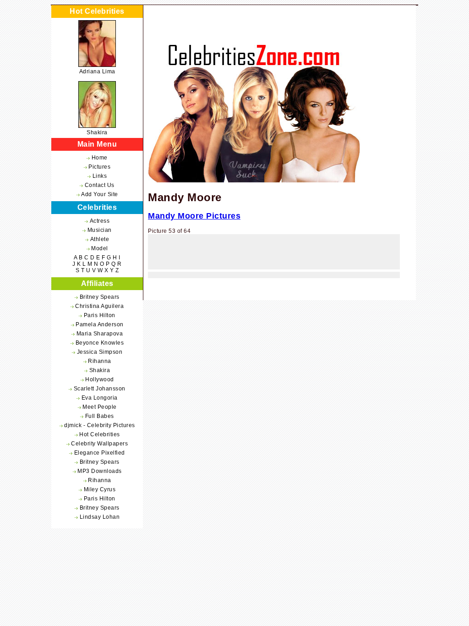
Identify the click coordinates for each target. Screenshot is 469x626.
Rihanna (99, 361)
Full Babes (99, 416)
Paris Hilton (99, 315)
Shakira (97, 132)
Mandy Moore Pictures (194, 215)
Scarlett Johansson (99, 388)
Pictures (99, 167)
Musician (99, 230)
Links (100, 176)
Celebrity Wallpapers (99, 443)
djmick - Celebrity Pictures (99, 425)
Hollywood (99, 379)
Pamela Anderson (100, 324)
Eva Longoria (100, 398)
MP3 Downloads (99, 471)
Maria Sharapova (99, 333)
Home (100, 157)
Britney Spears (100, 297)
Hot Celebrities (99, 434)
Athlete (99, 239)
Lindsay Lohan (100, 517)
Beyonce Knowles (100, 343)
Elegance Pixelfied (99, 453)
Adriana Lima (97, 71)
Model (99, 248)
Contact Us (100, 185)
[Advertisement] (274, 254)
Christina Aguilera (99, 306)
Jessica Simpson (100, 352)
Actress (100, 221)
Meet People (99, 407)
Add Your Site (99, 194)
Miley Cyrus (100, 489)
